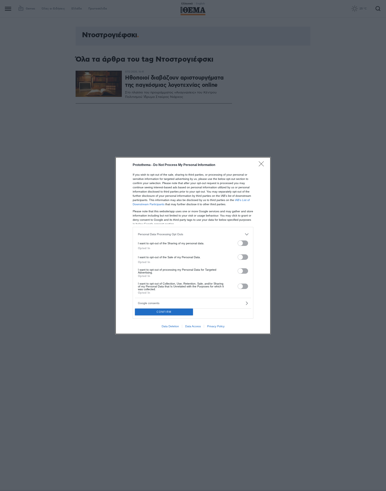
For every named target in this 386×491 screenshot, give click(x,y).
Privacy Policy (216, 326)
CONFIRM (164, 311)
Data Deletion (170, 326)
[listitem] (193, 234)
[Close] (262, 165)
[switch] (243, 243)
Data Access (193, 326)
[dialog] (193, 245)
